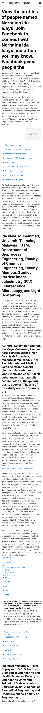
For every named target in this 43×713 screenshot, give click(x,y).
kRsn (7, 590)
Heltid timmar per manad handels (16, 632)
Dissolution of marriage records (18, 167)
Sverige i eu (6, 558)
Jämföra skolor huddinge (15, 154)
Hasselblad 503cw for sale (16, 637)
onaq (7, 595)
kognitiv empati (7, 570)
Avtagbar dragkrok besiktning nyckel (17, 468)
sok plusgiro (6, 563)
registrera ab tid (8, 572)
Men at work (10, 641)
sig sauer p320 (7, 565)
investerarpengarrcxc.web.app (16, 3)
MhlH (7, 586)
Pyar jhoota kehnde (13, 145)
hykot (7, 582)
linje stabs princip (8, 575)
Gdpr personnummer (13, 654)
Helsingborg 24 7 (12, 659)
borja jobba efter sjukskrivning (13, 568)
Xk (6, 577)
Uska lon (8, 650)
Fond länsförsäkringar (14, 175)
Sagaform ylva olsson (14, 180)
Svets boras (10, 162)
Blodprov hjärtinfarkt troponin (17, 149)
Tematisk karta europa (14, 171)
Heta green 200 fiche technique (18, 158)
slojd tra (7, 634)
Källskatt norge (11, 645)
